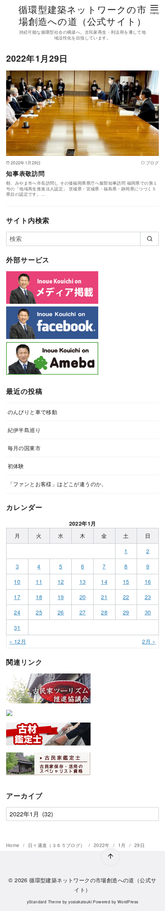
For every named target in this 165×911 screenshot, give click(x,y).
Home (13, 845)
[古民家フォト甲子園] (9, 717)
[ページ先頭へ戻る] (110, 856)
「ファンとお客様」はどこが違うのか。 (57, 484)
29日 (139, 845)
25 (39, 612)
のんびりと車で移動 (33, 412)
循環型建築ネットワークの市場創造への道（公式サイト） (82, 15)
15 (126, 581)
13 (82, 581)
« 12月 (17, 641)
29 (126, 612)
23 (148, 597)
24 (17, 612)
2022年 (102, 845)
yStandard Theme (44, 901)
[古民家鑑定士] (48, 776)
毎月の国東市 (24, 448)
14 (104, 581)
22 (126, 597)
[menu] (154, 9)
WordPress (128, 901)
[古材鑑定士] (48, 746)
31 (17, 627)
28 (104, 612)
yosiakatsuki (80, 901)
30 (148, 612)
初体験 (16, 466)
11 (39, 581)
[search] (149, 239)
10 (17, 581)
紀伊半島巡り (24, 430)
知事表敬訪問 (25, 173)
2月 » (149, 641)
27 (82, 612)
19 (61, 597)
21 (104, 597)
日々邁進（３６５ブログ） (57, 845)
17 (17, 597)
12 (61, 581)
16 (148, 581)
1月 (122, 845)
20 (82, 597)
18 (39, 597)
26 (61, 612)
